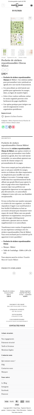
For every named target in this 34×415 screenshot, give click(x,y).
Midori (10, 120)
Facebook (4, 390)
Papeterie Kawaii (18, 120)
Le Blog (4, 383)
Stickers (8, 122)
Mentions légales (7, 350)
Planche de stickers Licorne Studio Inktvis (9, 292)
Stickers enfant (23, 57)
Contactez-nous (7, 368)
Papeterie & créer (12, 57)
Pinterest (4, 394)
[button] (3, 5)
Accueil (3, 57)
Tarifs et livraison (7, 346)
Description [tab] (6, 138)
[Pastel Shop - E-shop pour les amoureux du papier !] (17, 5)
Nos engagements (7, 339)
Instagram (4, 387)
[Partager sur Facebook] (6, 127)
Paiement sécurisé (8, 342)
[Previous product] (6, 69)
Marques (4, 372)
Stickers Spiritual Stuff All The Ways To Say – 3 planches (25, 292)
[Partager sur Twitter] (10, 127)
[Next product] (3, 69)
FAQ (3, 365)
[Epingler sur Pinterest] (13, 127)
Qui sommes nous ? (8, 361)
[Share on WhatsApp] (3, 127)
